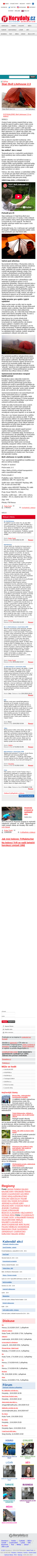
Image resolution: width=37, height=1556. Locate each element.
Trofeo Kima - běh (8, 1268)
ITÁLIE (14, 1229)
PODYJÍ (27, 1206)
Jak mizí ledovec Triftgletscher (18, 839)
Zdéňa (10, 745)
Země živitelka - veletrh (9, 1247)
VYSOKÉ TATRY (14, 3)
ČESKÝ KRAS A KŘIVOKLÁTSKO (14, 1196)
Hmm (3, 1377)
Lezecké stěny (8, 1088)
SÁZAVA (10, 1189)
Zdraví (23, 34)
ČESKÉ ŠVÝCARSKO (20, 1201)
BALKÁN (14, 1234)
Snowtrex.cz (6, 1059)
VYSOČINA (19, 1206)
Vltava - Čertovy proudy (10, 1275)
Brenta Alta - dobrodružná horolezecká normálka (21, 1096)
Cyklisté (21, 25)
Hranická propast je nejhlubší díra (28, 811)
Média (17, 34)
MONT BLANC (24, 1224)
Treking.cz (6, 1063)
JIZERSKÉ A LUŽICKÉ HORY (13, 1203)
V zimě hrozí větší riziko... (9, 1431)
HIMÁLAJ (19, 1220)
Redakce (13, 1552)
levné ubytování (28, 1046)
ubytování (13, 1043)
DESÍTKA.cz (7, 1081)
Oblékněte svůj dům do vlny (10, 1408)
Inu (3, 1325)
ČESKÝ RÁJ (6, 1201)
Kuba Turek (8, 506)
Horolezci (5, 25)
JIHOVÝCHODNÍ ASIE (10, 1224)
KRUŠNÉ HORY (8, 1191)
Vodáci (13, 25)
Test (10, 34)
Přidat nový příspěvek (26, 796)
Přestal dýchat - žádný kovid (10, 1348)
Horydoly (11, 764)
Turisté (3, 29)
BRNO (12, 1215)
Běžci (29, 25)
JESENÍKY (6, 1208)
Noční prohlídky (7, 1282)
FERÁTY (28, 3)
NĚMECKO (13, 1227)
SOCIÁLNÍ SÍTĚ (8, 1069)
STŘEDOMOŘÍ (20, 1217)
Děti (27, 29)
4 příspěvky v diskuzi (27, 832)
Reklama (20, 1552)
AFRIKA (22, 1234)
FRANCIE (30, 1217)
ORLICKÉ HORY (8, 1206)
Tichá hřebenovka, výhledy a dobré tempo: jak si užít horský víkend (23, 1114)
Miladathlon (6, 1296)
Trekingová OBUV (9, 1078)
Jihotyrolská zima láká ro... (9, 1402)
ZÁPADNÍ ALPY (7, 1231)
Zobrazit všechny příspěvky (12, 1387)
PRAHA (27, 1191)
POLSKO (5, 1227)
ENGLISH (26, 10)
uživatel (4, 1011)
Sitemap (20, 1555)
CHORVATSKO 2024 (10, 1052)
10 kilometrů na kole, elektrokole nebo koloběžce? (23, 1164)
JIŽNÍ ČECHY (15, 1198)
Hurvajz (10, 620)
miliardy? (4, 1336)
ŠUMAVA (17, 1189)
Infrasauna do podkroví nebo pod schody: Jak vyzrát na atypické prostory (22, 1148)
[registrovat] (11, 1022)
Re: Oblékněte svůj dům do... (10, 1390)
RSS (15, 1555)
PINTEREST (32, 7)
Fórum (7, 1385)
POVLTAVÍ (5, 1198)
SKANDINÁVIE (23, 1227)
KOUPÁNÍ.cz (8, 1072)
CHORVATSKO (19, 1231)
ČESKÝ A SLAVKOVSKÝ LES (13, 1194)
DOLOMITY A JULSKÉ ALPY (12, 1222)
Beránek (4, 1371)
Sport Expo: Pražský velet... (10, 1396)
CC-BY (3, 1550)
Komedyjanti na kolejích (10, 1261)
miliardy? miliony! (7, 1331)
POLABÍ (24, 1198)
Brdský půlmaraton (8, 1303)
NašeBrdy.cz (8, 1075)
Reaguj (30, 540)
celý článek (6, 827)
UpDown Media (8, 1555)
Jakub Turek (29, 1550)
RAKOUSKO (6, 1229)
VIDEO (7, 3)
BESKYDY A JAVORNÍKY (11, 1213)
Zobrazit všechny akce (10, 1244)
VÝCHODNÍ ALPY (27, 1215)
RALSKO (24, 1189)
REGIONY (22, 3)
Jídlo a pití (31, 34)
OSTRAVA (5, 1215)
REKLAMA (17, 10)
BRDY (26, 1194)
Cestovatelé (12, 29)
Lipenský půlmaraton (9, 1289)
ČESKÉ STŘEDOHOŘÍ (10, 1210)
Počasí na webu (8, 1085)
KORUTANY (6, 1234)
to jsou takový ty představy (10, 1342)
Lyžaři (21, 29)
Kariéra (26, 1552)
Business (4, 34)
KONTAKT (10, 10)
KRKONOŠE (19, 1191)
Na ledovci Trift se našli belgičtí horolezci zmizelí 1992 (18, 844)
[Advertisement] (18, 55)
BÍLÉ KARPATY (27, 1213)
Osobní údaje (32, 1552)
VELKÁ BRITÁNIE (8, 1220)
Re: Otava (5, 1414)
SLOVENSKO (22, 1229)
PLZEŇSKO (14, 1208)
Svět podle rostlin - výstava (11, 1310)
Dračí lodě (6, 1254)
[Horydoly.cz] (18, 18)
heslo (3, 1016)
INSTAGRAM (22, 7)
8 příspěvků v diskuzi (28, 507)
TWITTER (13, 7)
